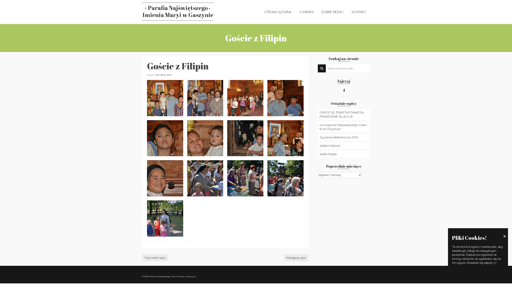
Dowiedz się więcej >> (482, 263)
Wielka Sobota (330, 146)
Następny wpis (296, 258)
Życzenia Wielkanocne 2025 (339, 137)
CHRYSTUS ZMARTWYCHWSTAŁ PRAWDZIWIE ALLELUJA (342, 114)
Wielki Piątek (328, 154)
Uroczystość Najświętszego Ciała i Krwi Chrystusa (343, 127)
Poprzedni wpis (155, 258)
